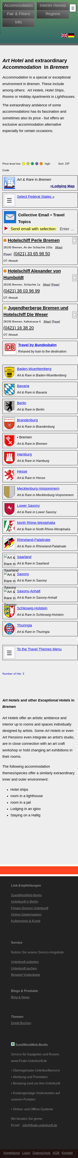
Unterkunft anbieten (25, 962)
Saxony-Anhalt (28, 591)
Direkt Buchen (21, 1023)
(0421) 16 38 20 (18, 327)
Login (26, 1153)
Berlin (21, 403)
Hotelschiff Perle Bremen (34, 240)
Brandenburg (27, 420)
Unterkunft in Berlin (24, 901)
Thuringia (24, 625)
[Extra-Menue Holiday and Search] (73, 8)
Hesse (22, 471)
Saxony (23, 574)
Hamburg (24, 454)
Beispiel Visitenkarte (25, 974)
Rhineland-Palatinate (33, 540)
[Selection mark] (74, 240)
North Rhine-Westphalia (36, 523)
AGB (56, 1153)
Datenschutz (41, 1153)
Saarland (24, 557)
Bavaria (23, 386)
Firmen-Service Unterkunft (29, 908)
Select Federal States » (35, 197)
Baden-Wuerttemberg (34, 369)
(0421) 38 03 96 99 (21, 290)
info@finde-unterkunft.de (39, 1125)
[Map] (58, 247)
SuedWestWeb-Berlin (26, 895)
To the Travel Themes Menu (39, 649)
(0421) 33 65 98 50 (32, 253)
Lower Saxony (28, 506)
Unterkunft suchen (24, 968)
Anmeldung (11, 1153)
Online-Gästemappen (26, 914)
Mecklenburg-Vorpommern (38, 489)
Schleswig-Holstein (32, 608)
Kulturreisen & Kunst (25, 921)
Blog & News (20, 997)
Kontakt (67, 1153)
